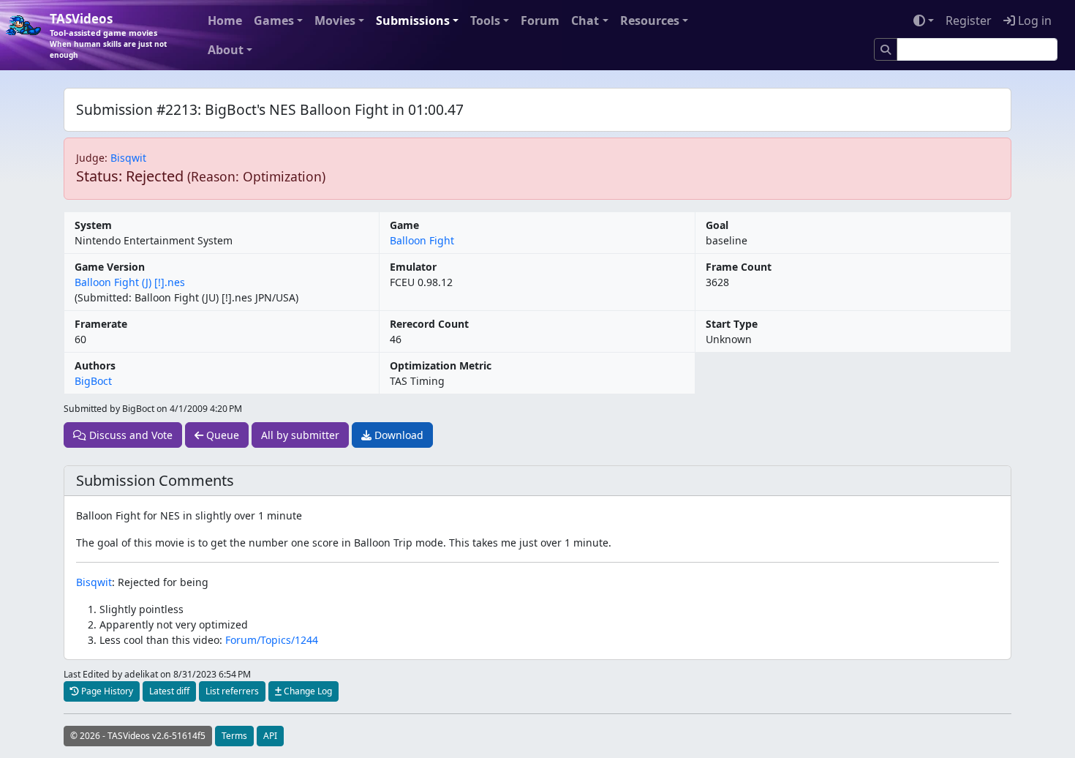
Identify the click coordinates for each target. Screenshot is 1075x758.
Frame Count (739, 267)
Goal (717, 225)
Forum (540, 20)
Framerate (101, 324)
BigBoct (93, 381)
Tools (485, 20)
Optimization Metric (440, 365)
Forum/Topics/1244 (271, 640)
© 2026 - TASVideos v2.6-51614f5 (137, 735)
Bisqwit (128, 158)
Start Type (732, 324)
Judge (90, 158)
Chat (585, 20)
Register (969, 20)
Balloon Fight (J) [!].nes (130, 282)
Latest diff (169, 691)
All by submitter (300, 435)
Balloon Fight (422, 240)
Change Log (307, 691)
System (93, 225)
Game (404, 225)
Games (274, 20)
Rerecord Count (429, 324)
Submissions (413, 20)
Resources (649, 20)
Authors (95, 365)
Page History (106, 691)
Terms (234, 735)
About (226, 50)
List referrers (232, 691)
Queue (221, 435)
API (270, 735)
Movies (334, 20)
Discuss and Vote (129, 435)
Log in (1033, 20)
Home (225, 20)
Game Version (110, 267)
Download (397, 435)
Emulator (413, 267)
